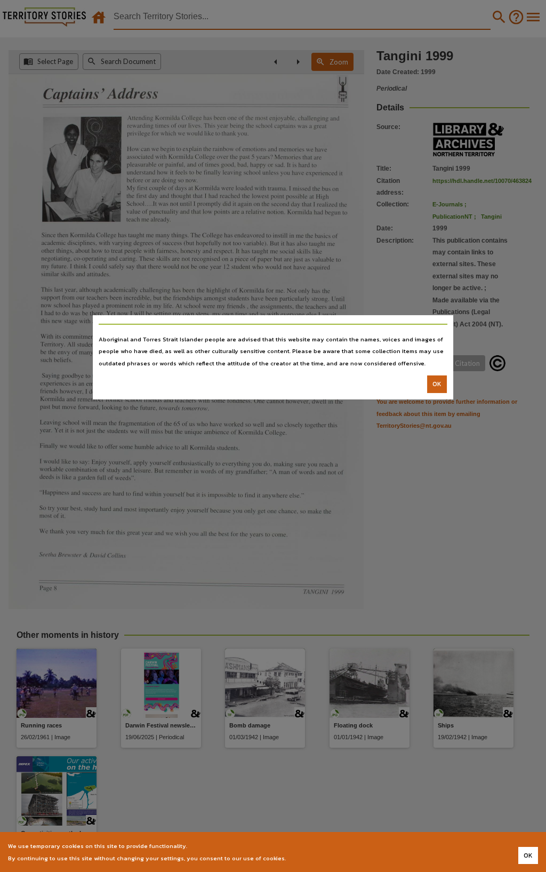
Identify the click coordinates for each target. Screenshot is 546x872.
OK (436, 384)
